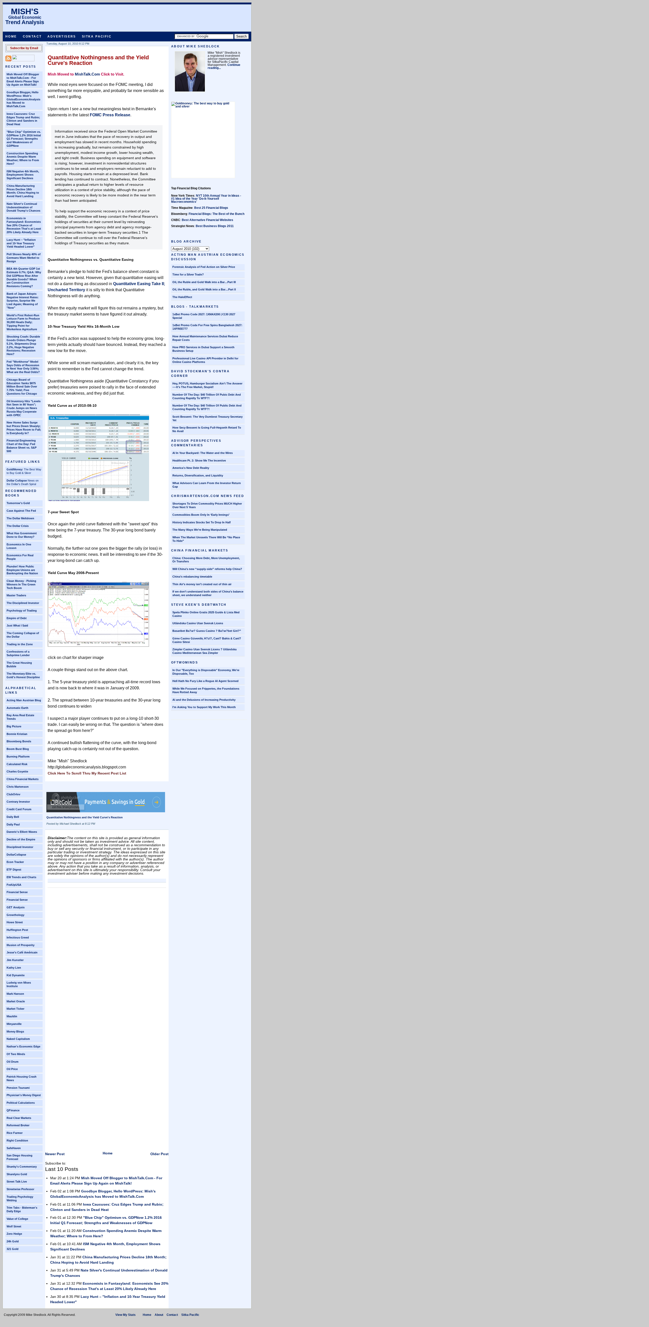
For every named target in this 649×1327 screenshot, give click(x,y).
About (159, 1315)
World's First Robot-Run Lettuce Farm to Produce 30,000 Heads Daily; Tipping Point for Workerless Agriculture (23, 322)
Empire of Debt (17, 618)
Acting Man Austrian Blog (24, 700)
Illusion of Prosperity (20, 945)
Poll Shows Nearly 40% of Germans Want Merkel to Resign (24, 258)
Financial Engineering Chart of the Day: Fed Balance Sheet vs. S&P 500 (22, 445)
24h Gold (13, 1241)
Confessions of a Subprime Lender (18, 653)
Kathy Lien (14, 967)
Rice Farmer (15, 1132)
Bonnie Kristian (17, 733)
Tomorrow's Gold (18, 503)
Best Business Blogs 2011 (215, 226)
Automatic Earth (17, 707)
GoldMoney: (15, 469)
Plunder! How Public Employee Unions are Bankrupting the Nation (22, 570)
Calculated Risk (17, 764)
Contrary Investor (18, 801)
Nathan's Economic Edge (23, 1046)
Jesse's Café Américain (22, 952)
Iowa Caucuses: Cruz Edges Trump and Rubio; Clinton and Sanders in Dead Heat (23, 119)
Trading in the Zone (20, 644)
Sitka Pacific (97, 36)
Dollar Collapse (17, 480)
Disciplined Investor (20, 847)
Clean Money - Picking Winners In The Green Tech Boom (21, 584)
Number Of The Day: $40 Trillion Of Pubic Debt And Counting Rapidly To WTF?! (206, 396)
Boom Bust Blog (18, 748)
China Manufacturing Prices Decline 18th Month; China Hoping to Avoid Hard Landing (23, 191)
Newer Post (55, 1154)
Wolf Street (14, 1226)
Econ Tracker (15, 861)
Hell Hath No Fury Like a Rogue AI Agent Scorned (205, 681)
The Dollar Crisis (18, 525)
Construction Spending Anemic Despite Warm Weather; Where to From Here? (23, 158)
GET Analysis (16, 907)
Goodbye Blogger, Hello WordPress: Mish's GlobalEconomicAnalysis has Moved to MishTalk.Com (23, 99)
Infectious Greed (18, 937)
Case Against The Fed (21, 510)
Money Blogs (15, 1031)
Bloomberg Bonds (19, 741)
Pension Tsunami (18, 1087)
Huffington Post (17, 929)
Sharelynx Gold (17, 1174)
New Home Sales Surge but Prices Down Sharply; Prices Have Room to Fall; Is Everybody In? (24, 427)
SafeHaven (14, 1148)
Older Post (159, 1154)
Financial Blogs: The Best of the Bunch (216, 214)
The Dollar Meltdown (20, 518)
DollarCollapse (16, 854)
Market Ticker (15, 1008)
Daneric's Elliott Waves (22, 831)
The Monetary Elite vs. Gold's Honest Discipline (23, 675)
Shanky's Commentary (22, 1166)
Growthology (15, 914)
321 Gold (13, 1248)
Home (11, 36)
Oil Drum (13, 1061)
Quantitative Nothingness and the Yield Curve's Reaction (98, 60)
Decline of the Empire (21, 839)
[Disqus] (107, 953)
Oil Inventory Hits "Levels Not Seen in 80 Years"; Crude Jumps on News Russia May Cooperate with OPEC (24, 408)
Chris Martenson (18, 786)
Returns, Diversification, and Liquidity (197, 475)
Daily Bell (13, 816)
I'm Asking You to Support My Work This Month (204, 707)
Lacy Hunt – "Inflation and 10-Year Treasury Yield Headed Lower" (21, 243)
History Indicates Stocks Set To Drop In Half (201, 522)
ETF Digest (14, 869)
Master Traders (16, 595)
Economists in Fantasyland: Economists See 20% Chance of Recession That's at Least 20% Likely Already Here (24, 225)
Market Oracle (16, 1001)
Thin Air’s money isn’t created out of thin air (201, 584)
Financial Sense (17, 892)
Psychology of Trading (22, 610)
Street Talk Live (17, 1181)
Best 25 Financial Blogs (211, 208)
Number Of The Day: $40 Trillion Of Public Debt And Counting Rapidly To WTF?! (207, 407)
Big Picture (14, 726)
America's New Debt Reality (190, 467)
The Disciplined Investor (23, 602)
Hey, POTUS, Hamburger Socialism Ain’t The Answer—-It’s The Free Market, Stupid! (207, 385)
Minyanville (14, 1023)
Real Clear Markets (19, 1117)
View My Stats (125, 1315)
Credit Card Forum (19, 809)
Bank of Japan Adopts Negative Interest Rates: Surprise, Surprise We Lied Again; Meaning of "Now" (23, 300)
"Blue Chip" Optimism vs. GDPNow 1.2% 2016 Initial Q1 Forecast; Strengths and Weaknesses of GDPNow (24, 138)
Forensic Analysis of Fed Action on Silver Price (203, 266)
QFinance (13, 1110)
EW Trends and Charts (21, 877)
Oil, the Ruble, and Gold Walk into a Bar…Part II (204, 289)
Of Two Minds (16, 1054)
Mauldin (12, 1016)
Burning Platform (18, 756)
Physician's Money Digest (24, 1095)
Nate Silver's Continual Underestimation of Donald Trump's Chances (23, 207)
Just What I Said (17, 625)
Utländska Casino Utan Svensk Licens (197, 623)
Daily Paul (13, 824)
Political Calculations (21, 1102)
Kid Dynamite (16, 975)
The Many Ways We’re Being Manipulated (199, 529)
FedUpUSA (14, 884)
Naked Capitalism (18, 1038)
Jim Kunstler (15, 960)
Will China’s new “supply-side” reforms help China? (207, 568)
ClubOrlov (13, 794)
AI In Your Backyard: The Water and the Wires (202, 452)
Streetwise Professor (20, 1189)
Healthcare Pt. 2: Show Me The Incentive (199, 460)
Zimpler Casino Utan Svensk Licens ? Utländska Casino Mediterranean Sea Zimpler (204, 651)
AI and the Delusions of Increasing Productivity (204, 699)
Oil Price (12, 1069)
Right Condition (17, 1140)
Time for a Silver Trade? (188, 274)
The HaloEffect (182, 297)
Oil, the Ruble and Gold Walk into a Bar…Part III (204, 282)
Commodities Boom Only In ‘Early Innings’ (200, 514)
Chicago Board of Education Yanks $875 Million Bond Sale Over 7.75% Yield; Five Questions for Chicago (22, 386)
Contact (32, 36)
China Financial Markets (23, 779)
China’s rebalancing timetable (192, 576)
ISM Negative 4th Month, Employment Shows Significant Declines (23, 175)
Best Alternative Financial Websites (207, 220)
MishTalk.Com (87, 74)
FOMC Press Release (110, 115)
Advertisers (61, 36)
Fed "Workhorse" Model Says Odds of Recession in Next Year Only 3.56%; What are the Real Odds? (23, 367)
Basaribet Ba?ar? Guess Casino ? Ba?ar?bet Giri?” (206, 630)
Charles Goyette (17, 771)
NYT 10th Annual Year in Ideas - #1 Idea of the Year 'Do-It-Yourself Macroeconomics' (206, 199)
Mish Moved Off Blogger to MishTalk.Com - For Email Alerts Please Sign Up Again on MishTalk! (23, 79)
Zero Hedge (14, 1233)
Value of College (17, 1218)
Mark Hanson (15, 993)
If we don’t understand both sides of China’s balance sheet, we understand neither (207, 593)
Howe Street (15, 922)
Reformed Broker (18, 1125)
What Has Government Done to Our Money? (22, 535)
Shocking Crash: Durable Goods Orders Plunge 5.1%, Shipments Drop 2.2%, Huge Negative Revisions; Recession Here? (23, 345)
